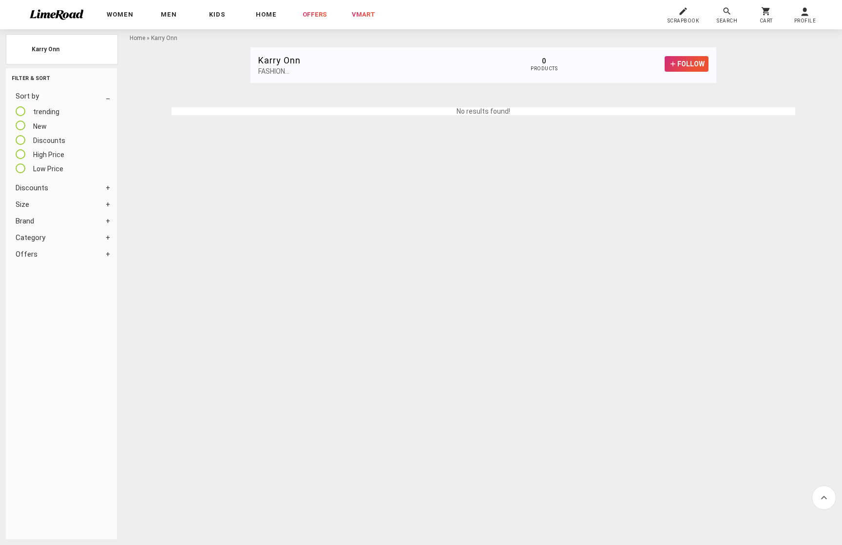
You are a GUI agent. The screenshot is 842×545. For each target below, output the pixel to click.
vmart (363, 14)
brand (25, 221)
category (30, 237)
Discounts (32, 187)
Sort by (27, 96)
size (22, 204)
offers (315, 14)
